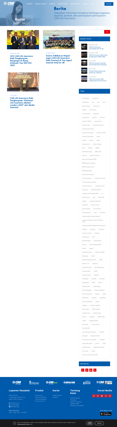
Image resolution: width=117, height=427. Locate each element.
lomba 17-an (85, 263)
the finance (85, 324)
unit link (97, 343)
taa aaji (84, 316)
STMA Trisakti (96, 309)
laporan (91, 248)
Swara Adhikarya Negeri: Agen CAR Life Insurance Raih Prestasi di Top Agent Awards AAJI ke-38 (59, 59)
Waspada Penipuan (99, 347)
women (93, 350)
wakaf (104, 343)
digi (94, 197)
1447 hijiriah (85, 98)
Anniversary (93, 109)
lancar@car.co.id (15, 402)
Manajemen (73, 399)
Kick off (84, 244)
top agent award (95, 335)
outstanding (85, 282)
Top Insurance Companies (89, 339)
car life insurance (87, 178)
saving (97, 301)
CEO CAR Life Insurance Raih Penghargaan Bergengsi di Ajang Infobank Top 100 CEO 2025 (21, 60)
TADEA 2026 (101, 316)
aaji (93, 102)
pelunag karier (86, 286)
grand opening (86, 208)
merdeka (93, 278)
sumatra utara (97, 312)
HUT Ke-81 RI (97, 208)
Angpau (84, 109)
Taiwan (84, 320)
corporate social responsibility (90, 193)
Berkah (97, 147)
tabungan (92, 316)
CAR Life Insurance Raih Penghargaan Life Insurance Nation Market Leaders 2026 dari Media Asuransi (97, 80)
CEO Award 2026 (95, 189)
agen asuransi (86, 106)
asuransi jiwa (98, 121)
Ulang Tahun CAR (87, 343)
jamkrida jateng (86, 240)
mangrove (95, 263)
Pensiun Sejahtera (100, 290)
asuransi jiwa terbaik (87, 132)
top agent (84, 335)
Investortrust (85, 236)
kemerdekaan (97, 240)
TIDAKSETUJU (90, 423)
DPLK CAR (101, 197)
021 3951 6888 (14, 404)
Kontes (84, 248)
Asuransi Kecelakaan (41, 399)
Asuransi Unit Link (40, 401)
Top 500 (101, 331)
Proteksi (97, 293)
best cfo (84, 155)
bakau (98, 140)
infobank (84, 229)
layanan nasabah (100, 252)
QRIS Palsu (85, 297)
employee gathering (95, 201)
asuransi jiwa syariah (88, 128)
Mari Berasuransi (99, 267)
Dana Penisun (86, 197)
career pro (85, 189)
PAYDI (93, 282)
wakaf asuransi (86, 347)
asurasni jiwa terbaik (87, 136)
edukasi (84, 201)
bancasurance (86, 144)
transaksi (102, 339)
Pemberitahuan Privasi (23, 424)
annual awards (86, 113)
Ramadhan (103, 297)
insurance (93, 229)
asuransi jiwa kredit (98, 125)
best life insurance (95, 155)
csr (102, 193)
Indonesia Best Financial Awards (91, 216)
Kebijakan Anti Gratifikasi (77, 405)
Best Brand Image (87, 151)
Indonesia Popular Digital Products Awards (93, 225)
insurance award (86, 233)
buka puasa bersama (88, 174)
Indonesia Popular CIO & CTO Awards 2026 (92, 220)
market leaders (86, 271)
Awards (91, 140)
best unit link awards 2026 (89, 159)
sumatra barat (86, 312)
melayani (96, 274)
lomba (100, 259)
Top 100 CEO (86, 328)
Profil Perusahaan (75, 397)
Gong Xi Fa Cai (95, 204)
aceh (104, 102)
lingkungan (85, 255)
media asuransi (86, 274)
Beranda (16, 22)
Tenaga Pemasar (57, 395)
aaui (98, 102)
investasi (96, 233)
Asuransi (102, 117)
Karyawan (55, 397)
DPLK (92, 3)
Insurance (101, 229)
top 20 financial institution (89, 331)
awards (84, 140)
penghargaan (97, 286)
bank (83, 147)
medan (95, 271)
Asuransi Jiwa (86, 125)
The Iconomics (95, 324)
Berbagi (90, 147)
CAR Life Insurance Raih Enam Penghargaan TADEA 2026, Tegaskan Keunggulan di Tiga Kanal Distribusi (98, 56)
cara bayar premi (99, 185)
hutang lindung (86, 212)
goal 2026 (85, 204)
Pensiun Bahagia (86, 290)
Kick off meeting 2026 (95, 244)
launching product (87, 252)
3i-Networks (85, 102)
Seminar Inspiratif (95, 305)
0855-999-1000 (15, 406)
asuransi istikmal (86, 121)
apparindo (96, 113)
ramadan (94, 297)
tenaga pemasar (93, 320)
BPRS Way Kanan (87, 170)
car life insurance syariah (89, 182)
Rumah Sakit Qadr (87, 301)
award (98, 136)
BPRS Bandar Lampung (88, 163)
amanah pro (96, 106)
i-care (95, 212)
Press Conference (87, 293)
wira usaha (85, 350)
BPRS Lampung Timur (88, 166)
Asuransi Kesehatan (40, 397)
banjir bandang (97, 144)
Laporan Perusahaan (76, 401)
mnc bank (102, 278)
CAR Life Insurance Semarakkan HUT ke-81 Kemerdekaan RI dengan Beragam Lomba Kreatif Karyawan (96, 48)
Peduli (100, 282)
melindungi (85, 278)
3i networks (95, 98)
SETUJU (99, 423)
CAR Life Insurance (100, 178)
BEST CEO (98, 151)
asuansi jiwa (85, 117)
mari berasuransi (86, 267)
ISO (93, 236)
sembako (84, 305)
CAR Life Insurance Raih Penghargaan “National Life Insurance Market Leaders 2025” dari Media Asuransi (22, 103)
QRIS (104, 293)
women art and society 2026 (90, 354)
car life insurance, (87, 185)
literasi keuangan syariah (89, 259)
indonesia (102, 212)
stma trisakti (85, 309)
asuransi (94, 117)
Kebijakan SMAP (74, 403)
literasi (93, 255)
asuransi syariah (101, 132)
